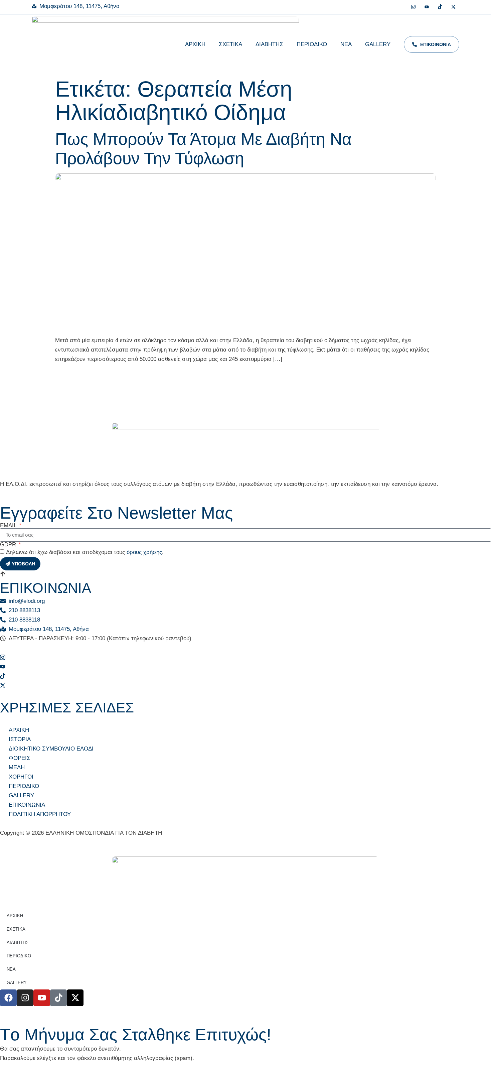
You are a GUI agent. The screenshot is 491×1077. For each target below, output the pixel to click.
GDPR (9, 544)
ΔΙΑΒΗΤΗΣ (269, 44)
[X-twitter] (75, 997)
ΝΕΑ (346, 44)
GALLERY (377, 44)
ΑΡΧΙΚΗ (195, 44)
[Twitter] (453, 7)
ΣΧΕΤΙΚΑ (230, 44)
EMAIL (9, 525)
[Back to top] (3, 575)
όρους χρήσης (144, 552)
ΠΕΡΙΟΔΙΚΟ (312, 44)
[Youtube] (427, 7)
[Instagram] (413, 7)
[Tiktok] (440, 7)
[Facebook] (400, 7)
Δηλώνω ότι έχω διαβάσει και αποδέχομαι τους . (85, 552)
